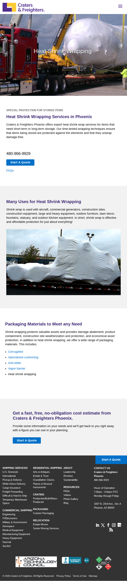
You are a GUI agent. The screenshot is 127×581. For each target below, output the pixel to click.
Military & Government (14, 522)
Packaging (40, 509)
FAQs (10, 170)
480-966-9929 (18, 153)
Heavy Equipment (12, 538)
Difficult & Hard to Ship (14, 495)
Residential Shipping (47, 468)
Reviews (68, 475)
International (9, 475)
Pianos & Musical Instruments (42, 485)
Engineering (8, 514)
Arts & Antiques (41, 471)
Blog (66, 502)
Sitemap (93, 576)
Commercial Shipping (17, 510)
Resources (71, 487)
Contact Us (102, 468)
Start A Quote (20, 162)
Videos (67, 495)
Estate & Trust (40, 475)
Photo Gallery (71, 499)
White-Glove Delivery (13, 483)
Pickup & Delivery (12, 479)
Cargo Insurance (11, 487)
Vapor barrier (16, 368)
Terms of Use (80, 576)
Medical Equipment (12, 530)
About (68, 468)
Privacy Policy (63, 576)
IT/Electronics (9, 518)
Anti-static (14, 363)
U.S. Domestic (10, 471)
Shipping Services (15, 468)
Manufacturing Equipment (16, 534)
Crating (38, 494)
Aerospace (8, 526)
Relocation (41, 520)
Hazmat (6, 542)
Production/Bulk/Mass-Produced (45, 500)
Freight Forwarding (12, 491)
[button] (120, 7)
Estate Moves (40, 524)
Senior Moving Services (46, 528)
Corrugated (15, 351)
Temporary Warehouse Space (14, 501)
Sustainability (71, 479)
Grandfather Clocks (43, 479)
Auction (6, 546)
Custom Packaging (43, 513)
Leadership (69, 471)
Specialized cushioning (23, 357)
